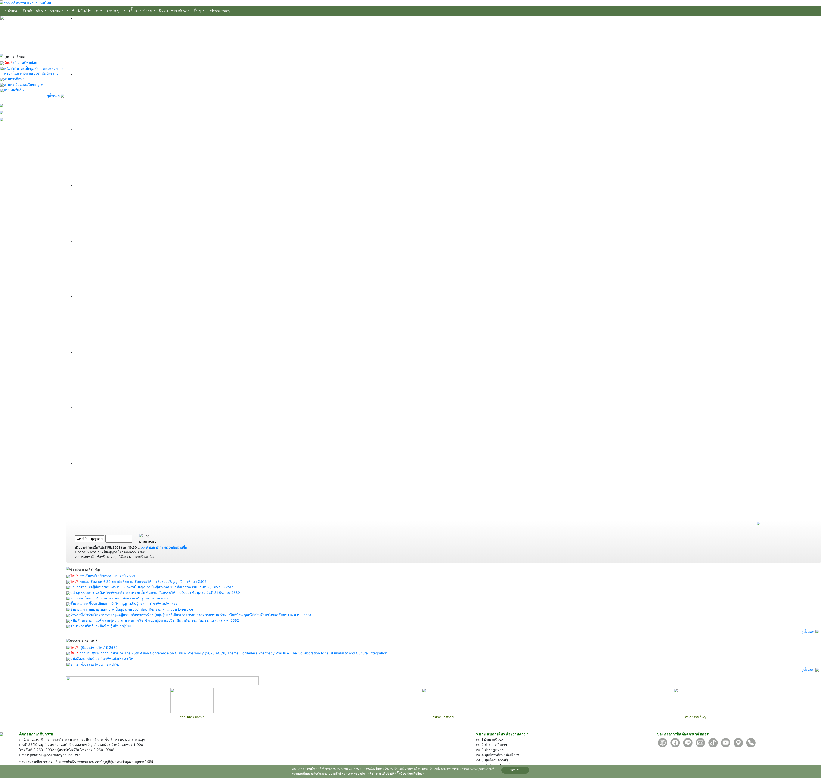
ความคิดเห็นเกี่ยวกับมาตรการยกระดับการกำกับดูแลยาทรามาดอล (119, 598)
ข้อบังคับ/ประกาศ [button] (85, 10)
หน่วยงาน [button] (58, 10)
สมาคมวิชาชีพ (444, 717)
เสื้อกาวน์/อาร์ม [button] (141, 10)
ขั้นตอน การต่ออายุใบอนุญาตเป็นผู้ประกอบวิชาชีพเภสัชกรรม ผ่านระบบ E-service (131, 609)
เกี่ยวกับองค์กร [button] (33, 10)
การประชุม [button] (114, 10)
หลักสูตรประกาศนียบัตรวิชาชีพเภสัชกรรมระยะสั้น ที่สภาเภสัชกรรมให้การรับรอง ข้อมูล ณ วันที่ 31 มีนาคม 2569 (155, 592)
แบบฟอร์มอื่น (14, 90)
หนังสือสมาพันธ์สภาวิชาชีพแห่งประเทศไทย (102, 659)
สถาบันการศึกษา (192, 717)
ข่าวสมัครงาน (181, 10)
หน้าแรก (12, 10)
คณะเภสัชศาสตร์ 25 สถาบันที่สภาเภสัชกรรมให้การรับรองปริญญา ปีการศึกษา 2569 (143, 581)
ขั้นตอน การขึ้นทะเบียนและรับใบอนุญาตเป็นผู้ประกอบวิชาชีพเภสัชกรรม (124, 604)
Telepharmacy (219, 10)
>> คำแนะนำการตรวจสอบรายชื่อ (164, 547)
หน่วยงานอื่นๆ (695, 717)
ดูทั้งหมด (54, 95)
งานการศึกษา (14, 79)
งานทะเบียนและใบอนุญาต (23, 84)
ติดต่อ (163, 10)
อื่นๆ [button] (197, 10)
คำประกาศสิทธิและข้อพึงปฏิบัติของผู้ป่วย (100, 626)
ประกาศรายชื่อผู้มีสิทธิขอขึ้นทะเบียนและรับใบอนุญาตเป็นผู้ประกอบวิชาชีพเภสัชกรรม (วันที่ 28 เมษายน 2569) (153, 587)
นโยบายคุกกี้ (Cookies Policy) (403, 773)
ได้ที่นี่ (149, 762)
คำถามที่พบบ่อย (25, 63)
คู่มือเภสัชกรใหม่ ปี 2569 (99, 647)
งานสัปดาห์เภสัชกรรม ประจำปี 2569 (107, 576)
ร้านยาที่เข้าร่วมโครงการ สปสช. (94, 664)
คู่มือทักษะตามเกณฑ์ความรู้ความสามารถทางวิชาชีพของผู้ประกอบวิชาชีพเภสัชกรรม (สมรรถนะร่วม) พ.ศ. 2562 (154, 620)
